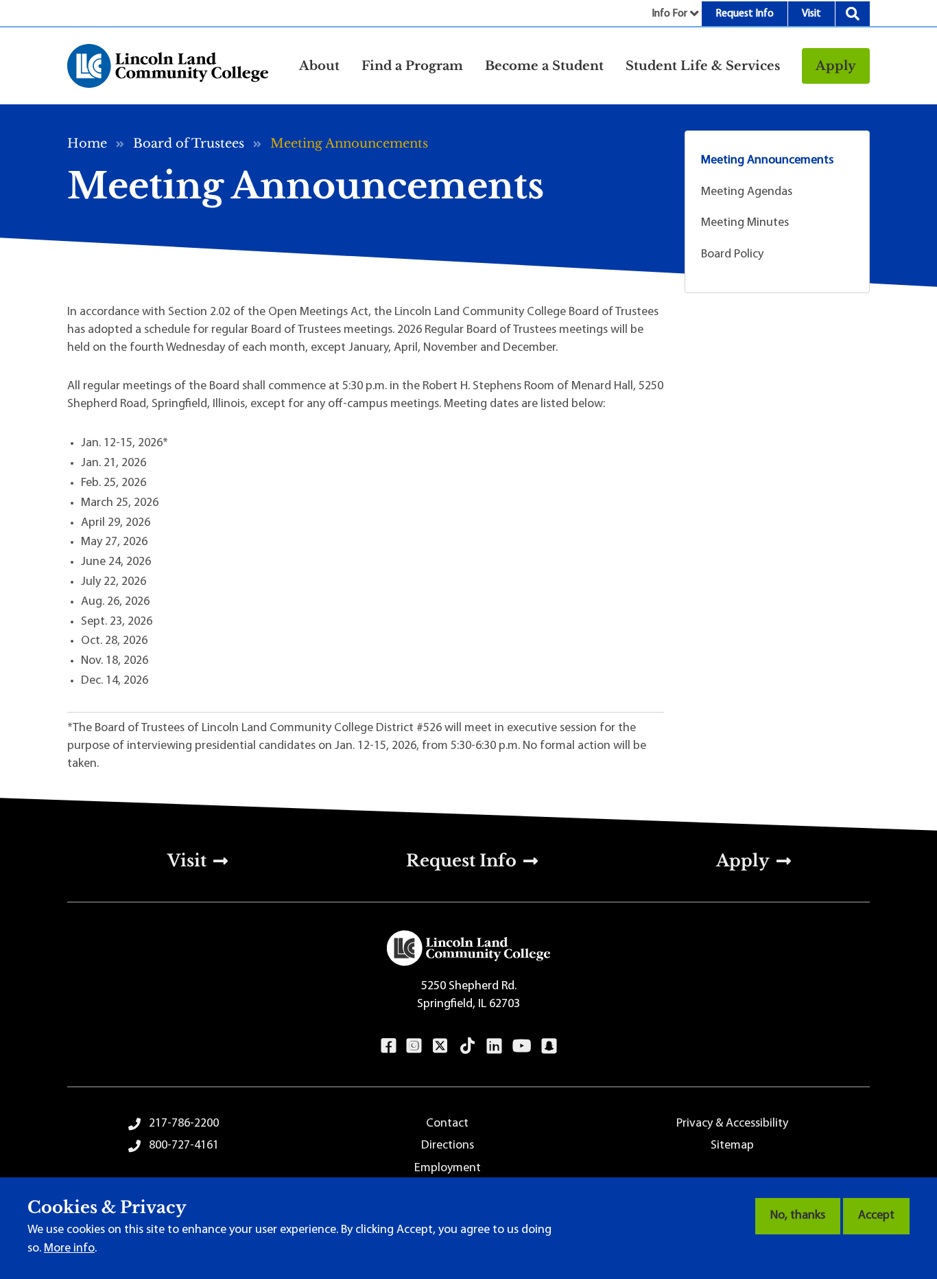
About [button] (319, 65)
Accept (876, 1216)
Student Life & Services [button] (703, 65)
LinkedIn (494, 1046)
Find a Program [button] (412, 65)
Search (852, 13)
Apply (836, 65)
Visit (811, 13)
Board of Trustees (188, 143)
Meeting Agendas (746, 192)
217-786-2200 (184, 1124)
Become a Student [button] (544, 65)
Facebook (388, 1046)
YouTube (521, 1046)
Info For (669, 13)
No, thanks (797, 1216)
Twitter (440, 1045)
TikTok (468, 1045)
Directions (447, 1146)
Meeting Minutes (745, 223)
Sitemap (732, 1146)
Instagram (414, 1046)
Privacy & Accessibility (732, 1124)
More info (69, 1249)
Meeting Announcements (767, 160)
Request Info (744, 13)
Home (87, 143)
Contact (447, 1124)
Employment (447, 1168)
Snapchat (549, 1046)
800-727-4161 (184, 1146)
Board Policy (732, 255)
